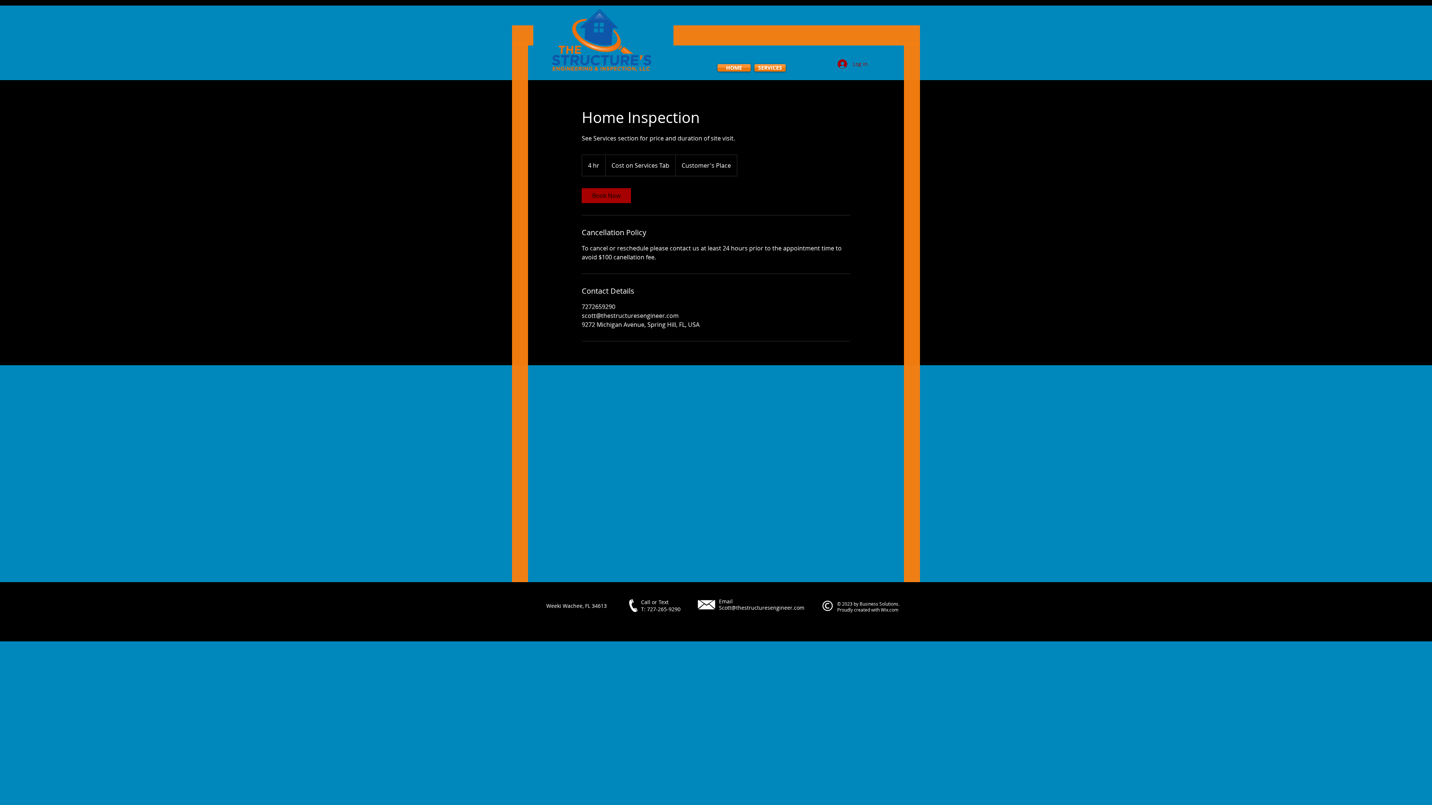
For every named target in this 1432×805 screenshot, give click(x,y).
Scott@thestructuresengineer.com (761, 607)
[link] (606, 195)
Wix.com (889, 610)
